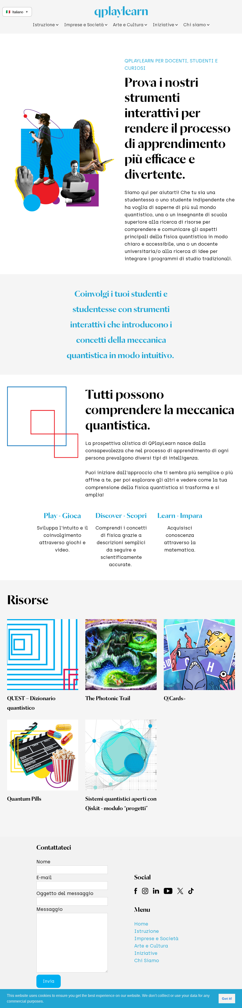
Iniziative (145, 953)
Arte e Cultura (151, 946)
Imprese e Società (156, 938)
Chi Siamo (146, 960)
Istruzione (146, 931)
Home (141, 924)
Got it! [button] (227, 998)
